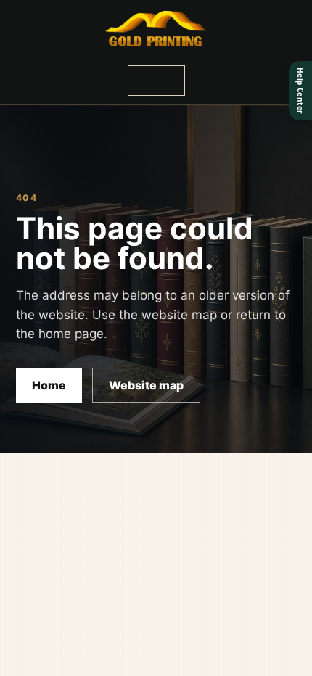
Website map (146, 385)
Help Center (300, 90)
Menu (156, 80)
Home (49, 385)
